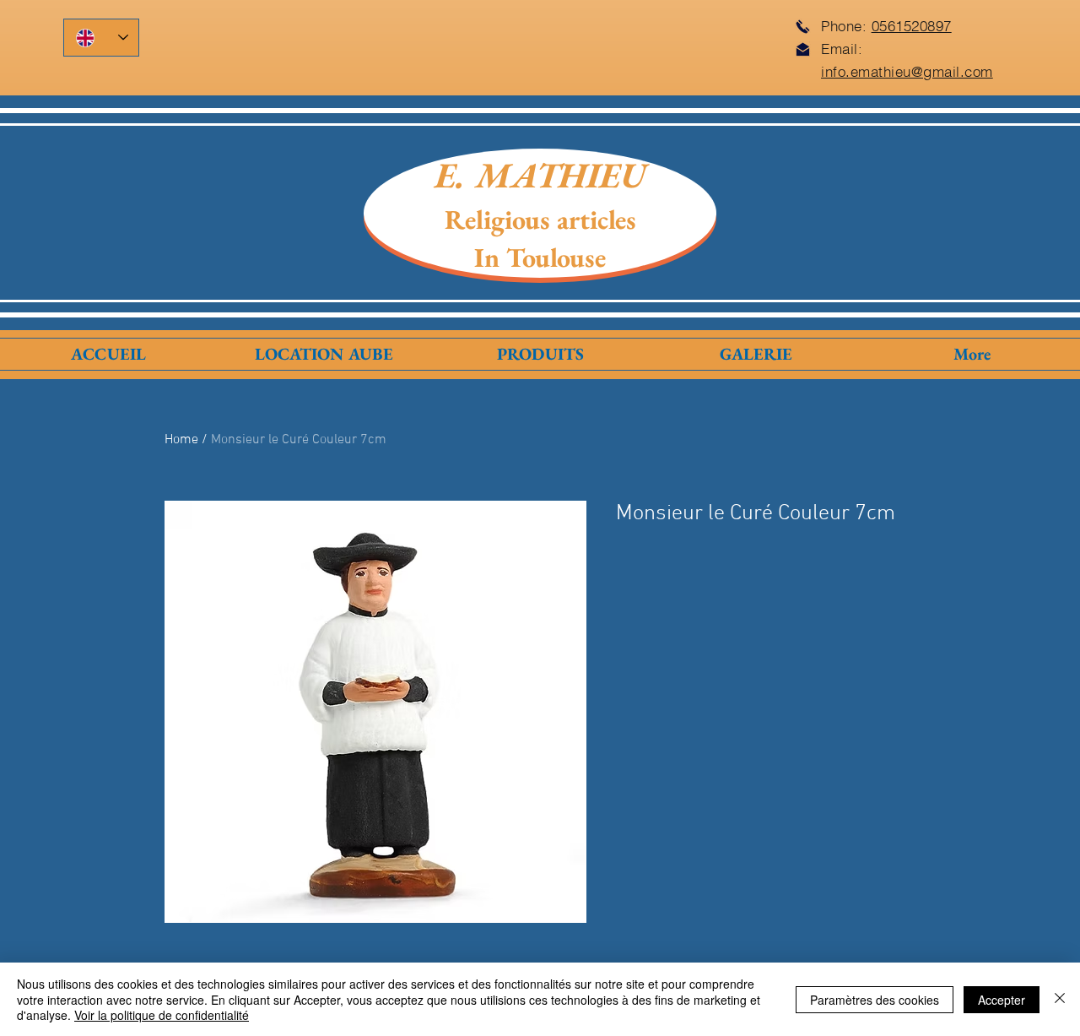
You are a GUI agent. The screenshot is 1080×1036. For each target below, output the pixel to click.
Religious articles (540, 219)
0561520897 (912, 26)
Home (181, 439)
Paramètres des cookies (874, 999)
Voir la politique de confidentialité (161, 1014)
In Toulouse (540, 257)
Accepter (1001, 999)
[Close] (1060, 999)
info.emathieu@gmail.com (907, 71)
